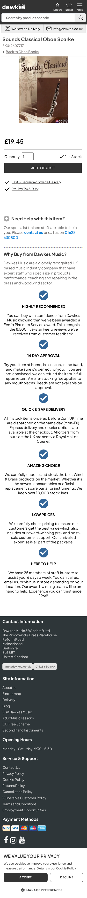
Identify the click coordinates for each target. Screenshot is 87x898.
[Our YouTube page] (22, 842)
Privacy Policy (13, 773)
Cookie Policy (13, 779)
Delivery (8, 699)
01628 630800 (45, 666)
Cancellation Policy (17, 791)
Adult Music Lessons (18, 718)
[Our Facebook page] (6, 842)
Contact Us (11, 767)
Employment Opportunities (24, 810)
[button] (43, 889)
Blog (6, 706)
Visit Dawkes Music (17, 712)
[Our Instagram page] (14, 842)
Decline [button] (66, 877)
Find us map (11, 693)
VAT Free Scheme (16, 724)
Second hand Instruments (22, 730)
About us (9, 687)
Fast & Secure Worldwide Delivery (36, 182)
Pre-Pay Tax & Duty (25, 189)
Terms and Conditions (19, 804)
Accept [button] (25, 877)
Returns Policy (13, 785)
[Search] (80, 18)
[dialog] (43, 873)
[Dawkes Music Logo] (13, 5)
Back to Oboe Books (22, 51)
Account (57, 9)
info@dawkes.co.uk (18, 666)
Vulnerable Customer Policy (24, 798)
